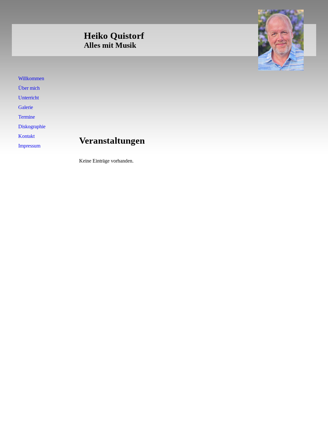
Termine (26, 117)
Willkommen (31, 78)
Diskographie (31, 126)
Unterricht (28, 97)
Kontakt (26, 136)
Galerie (25, 107)
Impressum (29, 145)
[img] (280, 40)
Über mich (29, 88)
